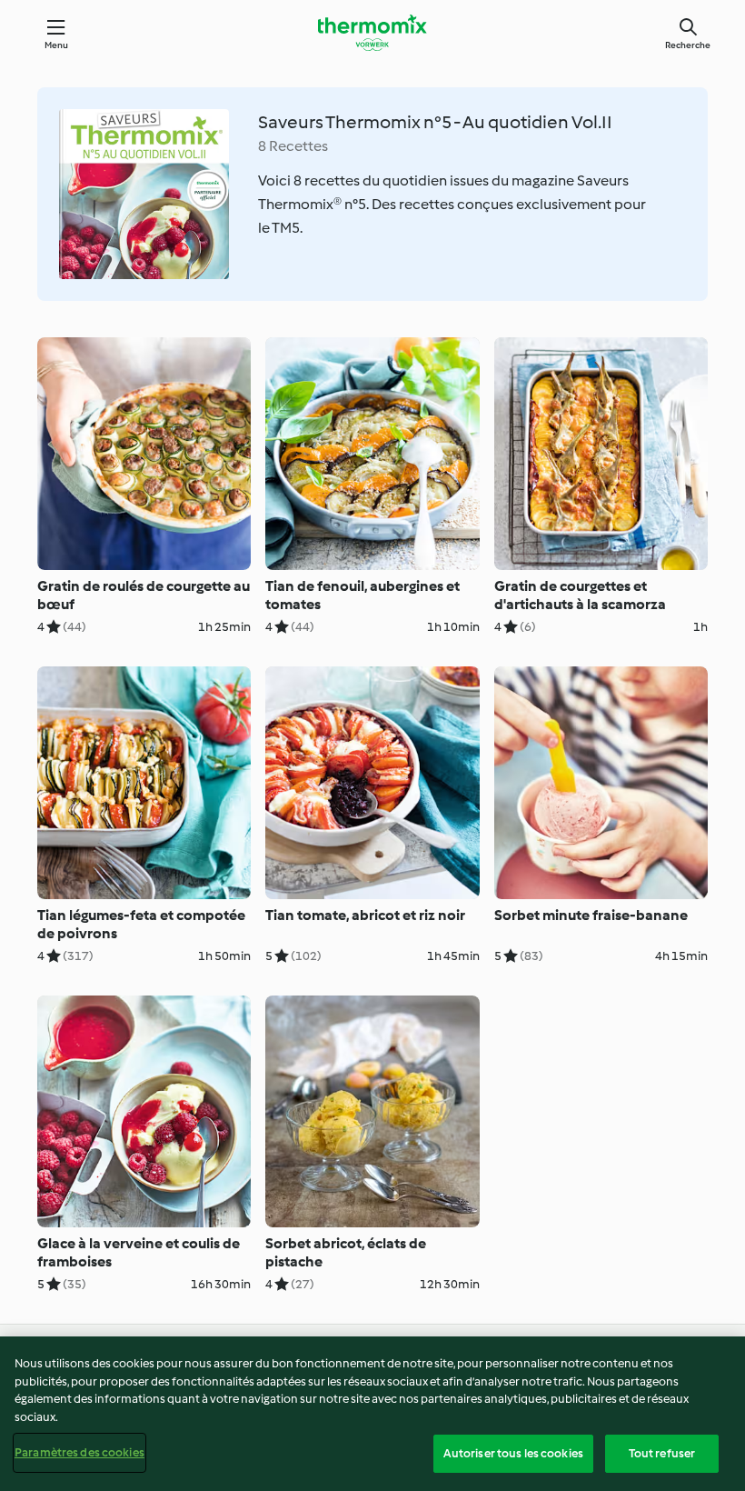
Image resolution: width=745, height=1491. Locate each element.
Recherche (687, 45)
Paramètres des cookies (79, 1452)
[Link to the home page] (372, 33)
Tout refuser (662, 1453)
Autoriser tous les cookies (513, 1453)
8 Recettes (293, 146)
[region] (372, 1413)
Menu (57, 45)
